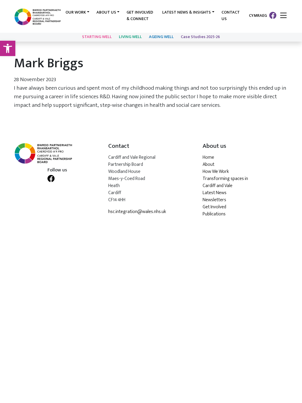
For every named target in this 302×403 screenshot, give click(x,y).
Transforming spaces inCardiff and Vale (225, 182)
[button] (7, 48)
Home (208, 157)
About (208, 164)
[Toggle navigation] (283, 16)
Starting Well (97, 36)
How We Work (216, 172)
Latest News (214, 193)
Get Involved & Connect (140, 15)
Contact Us (230, 15)
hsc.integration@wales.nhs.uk (137, 211)
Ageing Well (161, 36)
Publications (214, 214)
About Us (106, 12)
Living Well (130, 36)
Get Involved (214, 207)
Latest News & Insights (186, 12)
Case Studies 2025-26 (200, 36)
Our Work (75, 12)
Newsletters (214, 200)
